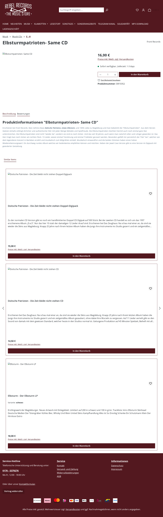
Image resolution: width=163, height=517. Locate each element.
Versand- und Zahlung (67, 469)
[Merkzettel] (137, 9)
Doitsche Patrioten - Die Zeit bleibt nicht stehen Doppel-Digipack (43, 205)
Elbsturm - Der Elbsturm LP (23, 395)
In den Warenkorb (139, 74)
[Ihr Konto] (143, 9)
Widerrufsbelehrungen (68, 472)
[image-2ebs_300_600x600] (47, 79)
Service (61, 461)
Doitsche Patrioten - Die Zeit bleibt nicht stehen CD (35, 300)
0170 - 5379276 (11, 470)
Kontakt (60, 465)
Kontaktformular (27, 484)
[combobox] (81, 9)
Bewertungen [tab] (23, 113)
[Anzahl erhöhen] (115, 74)
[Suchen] (107, 9)
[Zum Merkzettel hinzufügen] (150, 193)
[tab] (9, 114)
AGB (59, 476)
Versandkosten (73, 509)
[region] (47, 79)
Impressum (116, 469)
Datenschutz (117, 465)
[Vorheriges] (3, 308)
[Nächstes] (160, 308)
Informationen (119, 461)
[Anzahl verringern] (100, 74)
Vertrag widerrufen (13, 491)
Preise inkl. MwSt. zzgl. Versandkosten (116, 59)
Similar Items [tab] (10, 159)
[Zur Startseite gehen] (18, 9)
